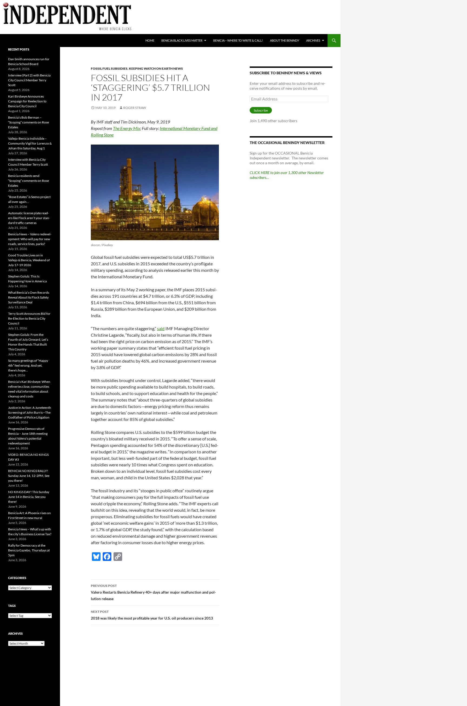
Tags (12, 605)
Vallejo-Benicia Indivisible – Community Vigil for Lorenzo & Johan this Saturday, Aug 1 (30, 143)
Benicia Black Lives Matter (181, 40)
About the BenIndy (284, 40)
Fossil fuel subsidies (109, 68)
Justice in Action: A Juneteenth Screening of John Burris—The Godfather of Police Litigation (29, 412)
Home (149, 40)
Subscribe (261, 110)
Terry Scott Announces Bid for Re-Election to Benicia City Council (29, 318)
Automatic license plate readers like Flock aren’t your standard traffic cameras (29, 218)
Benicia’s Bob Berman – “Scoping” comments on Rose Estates (28, 122)
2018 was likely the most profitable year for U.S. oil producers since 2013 (152, 615)
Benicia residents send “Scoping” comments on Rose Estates (28, 181)
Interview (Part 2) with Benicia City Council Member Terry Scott (29, 80)
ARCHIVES (313, 40)
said (161, 328)
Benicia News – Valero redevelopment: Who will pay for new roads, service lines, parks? (29, 239)
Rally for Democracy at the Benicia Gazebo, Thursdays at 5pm (29, 550)
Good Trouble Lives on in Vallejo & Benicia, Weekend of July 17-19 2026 (29, 260)
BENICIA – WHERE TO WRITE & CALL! (238, 40)
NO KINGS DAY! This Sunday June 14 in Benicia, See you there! (28, 497)
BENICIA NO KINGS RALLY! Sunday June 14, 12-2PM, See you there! (28, 476)
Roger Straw (134, 108)
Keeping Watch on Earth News (156, 68)
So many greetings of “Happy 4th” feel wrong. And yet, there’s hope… (28, 365)
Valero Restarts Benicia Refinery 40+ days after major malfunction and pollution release (153, 592)
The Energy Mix (126, 128)
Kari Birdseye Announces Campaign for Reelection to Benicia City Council (27, 101)
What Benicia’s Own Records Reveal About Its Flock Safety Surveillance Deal (28, 297)
